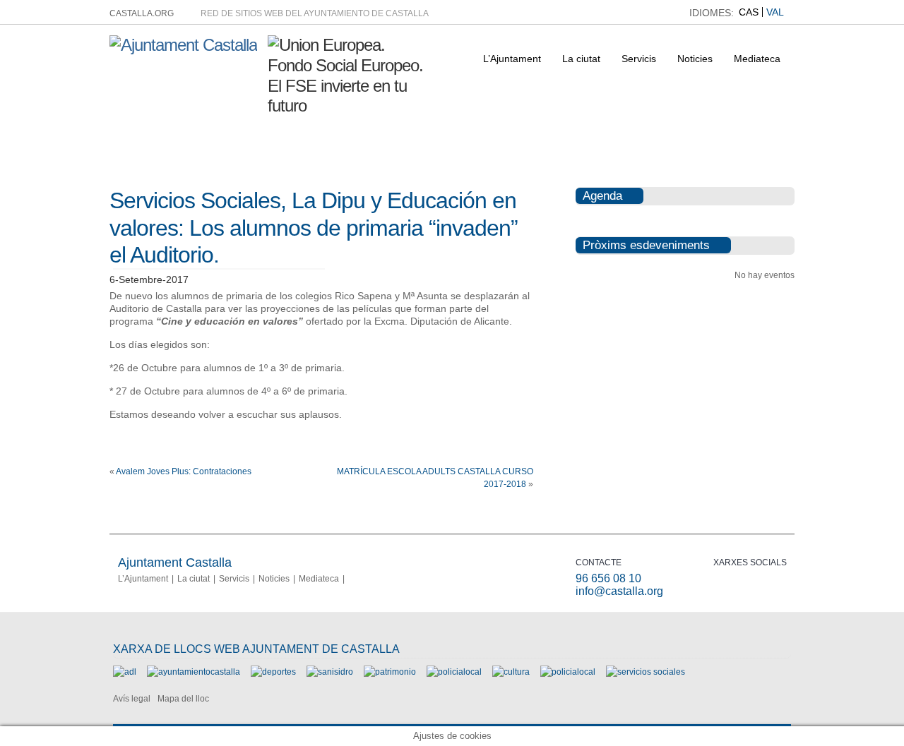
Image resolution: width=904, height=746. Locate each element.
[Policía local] (454, 672)
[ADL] (124, 672)
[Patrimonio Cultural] (390, 672)
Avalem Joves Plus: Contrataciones (183, 471)
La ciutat (581, 58)
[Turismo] (567, 672)
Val (775, 12)
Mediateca (757, 58)
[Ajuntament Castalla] (183, 44)
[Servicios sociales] (645, 672)
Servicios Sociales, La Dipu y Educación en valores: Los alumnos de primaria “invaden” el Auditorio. (313, 227)
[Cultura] (511, 672)
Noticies (695, 58)
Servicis (639, 58)
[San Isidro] (330, 672)
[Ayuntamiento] (193, 672)
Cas (749, 12)
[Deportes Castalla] (273, 672)
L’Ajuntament (512, 58)
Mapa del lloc (183, 699)
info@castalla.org (619, 591)
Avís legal (131, 699)
